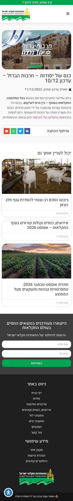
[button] (68, 13)
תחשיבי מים (36, 421)
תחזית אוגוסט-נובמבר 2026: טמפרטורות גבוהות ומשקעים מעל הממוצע (41, 289)
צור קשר (36, 432)
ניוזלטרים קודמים (36, 461)
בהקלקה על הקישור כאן (43, 117)
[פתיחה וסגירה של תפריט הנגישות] (8, 492)
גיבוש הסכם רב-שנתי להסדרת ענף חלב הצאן (36, 202)
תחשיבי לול (36, 415)
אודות (36, 398)
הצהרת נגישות (36, 455)
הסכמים (37, 427)
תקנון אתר (36, 450)
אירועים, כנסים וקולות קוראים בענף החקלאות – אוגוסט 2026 (39, 225)
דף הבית (36, 393)
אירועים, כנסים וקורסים (36, 410)
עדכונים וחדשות (37, 404)
